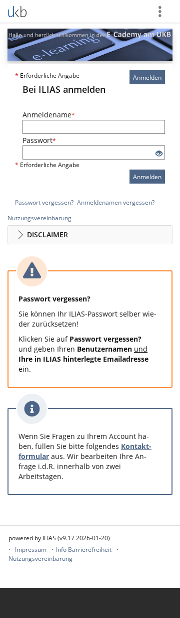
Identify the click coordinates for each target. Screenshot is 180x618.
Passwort (39, 140)
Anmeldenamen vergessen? (115, 202)
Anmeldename (48, 114)
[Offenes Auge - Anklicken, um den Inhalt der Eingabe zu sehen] (159, 154)
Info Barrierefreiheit (84, 549)
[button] (90, 234)
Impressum (30, 549)
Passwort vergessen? (44, 202)
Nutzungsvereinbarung (40, 218)
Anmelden (147, 77)
